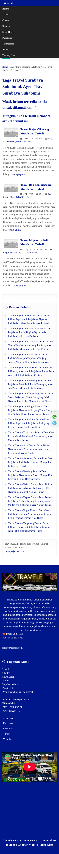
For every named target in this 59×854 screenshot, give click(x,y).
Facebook (8, 723)
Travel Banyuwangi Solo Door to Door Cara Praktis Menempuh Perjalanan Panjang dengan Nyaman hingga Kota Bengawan (30, 358)
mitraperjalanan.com (15, 551)
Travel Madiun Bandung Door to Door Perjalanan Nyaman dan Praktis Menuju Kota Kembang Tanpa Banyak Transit (30, 475)
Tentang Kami (9, 55)
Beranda (6, 8)
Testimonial (8, 43)
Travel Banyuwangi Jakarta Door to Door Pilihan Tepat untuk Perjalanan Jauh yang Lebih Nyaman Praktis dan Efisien (28, 423)
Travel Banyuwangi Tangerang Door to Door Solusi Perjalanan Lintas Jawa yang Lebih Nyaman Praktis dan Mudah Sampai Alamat (30, 397)
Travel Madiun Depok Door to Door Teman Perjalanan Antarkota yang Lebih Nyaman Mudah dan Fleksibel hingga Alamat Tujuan (30, 501)
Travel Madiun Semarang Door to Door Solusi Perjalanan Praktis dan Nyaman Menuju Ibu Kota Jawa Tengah (31, 462)
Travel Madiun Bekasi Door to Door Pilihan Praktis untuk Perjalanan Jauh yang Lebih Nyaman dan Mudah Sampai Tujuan (30, 488)
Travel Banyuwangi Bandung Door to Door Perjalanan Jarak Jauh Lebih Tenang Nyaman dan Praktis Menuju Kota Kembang (30, 384)
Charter (6, 20)
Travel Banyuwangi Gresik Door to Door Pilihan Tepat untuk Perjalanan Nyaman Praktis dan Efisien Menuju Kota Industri (28, 319)
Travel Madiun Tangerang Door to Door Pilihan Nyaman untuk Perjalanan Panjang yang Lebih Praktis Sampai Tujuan (29, 527)
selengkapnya (18, 174)
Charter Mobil (9, 142)
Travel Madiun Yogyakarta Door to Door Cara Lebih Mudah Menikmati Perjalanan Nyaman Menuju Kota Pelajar (31, 436)
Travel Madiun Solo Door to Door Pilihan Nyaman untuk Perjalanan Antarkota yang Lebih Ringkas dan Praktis (29, 449)
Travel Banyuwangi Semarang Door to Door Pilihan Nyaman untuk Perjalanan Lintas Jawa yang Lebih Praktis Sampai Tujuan (31, 371)
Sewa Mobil (8, 676)
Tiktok (6, 734)
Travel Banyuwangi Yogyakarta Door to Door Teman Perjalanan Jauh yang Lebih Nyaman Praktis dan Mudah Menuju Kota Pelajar (31, 345)
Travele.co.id (13, 599)
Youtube (7, 739)
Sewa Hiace (8, 32)
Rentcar (6, 26)
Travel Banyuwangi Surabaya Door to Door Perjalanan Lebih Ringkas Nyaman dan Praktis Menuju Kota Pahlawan (30, 332)
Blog (50, 139)
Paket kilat (7, 688)
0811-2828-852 (15, 633)
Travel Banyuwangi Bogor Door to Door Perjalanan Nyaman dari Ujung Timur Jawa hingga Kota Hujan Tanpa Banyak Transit (29, 410)
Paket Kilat (7, 37)
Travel (5, 14)
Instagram (8, 728)
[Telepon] (54, 423)
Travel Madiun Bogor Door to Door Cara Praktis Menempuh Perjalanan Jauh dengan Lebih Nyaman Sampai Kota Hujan (29, 514)
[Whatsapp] (54, 416)
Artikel (5, 49)
